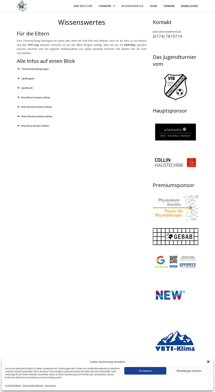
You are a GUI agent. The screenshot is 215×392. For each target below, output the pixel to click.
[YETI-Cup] (22, 6)
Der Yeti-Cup (83, 6)
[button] (208, 361)
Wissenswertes (132, 6)
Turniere (104, 6)
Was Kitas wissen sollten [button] (35, 125)
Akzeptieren (145, 370)
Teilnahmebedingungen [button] (35, 68)
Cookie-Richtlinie (13, 385)
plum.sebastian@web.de (167, 31)
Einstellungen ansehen (189, 370)
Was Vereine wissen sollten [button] (36, 106)
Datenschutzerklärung (33, 385)
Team (153, 6)
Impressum (50, 385)
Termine (169, 6)
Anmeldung (189, 6)
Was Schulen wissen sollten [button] (36, 116)
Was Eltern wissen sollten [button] (35, 97)
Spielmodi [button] (27, 87)
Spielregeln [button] (27, 78)
